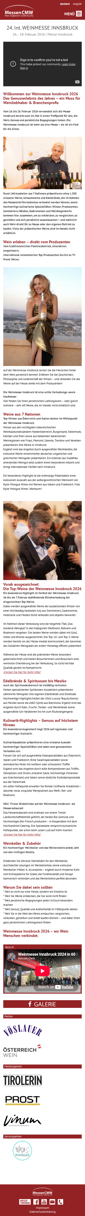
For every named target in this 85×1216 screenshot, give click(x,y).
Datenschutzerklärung (42, 1212)
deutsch (65, 4)
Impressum (42, 1208)
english (77, 4)
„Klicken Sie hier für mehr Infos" (22, 672)
